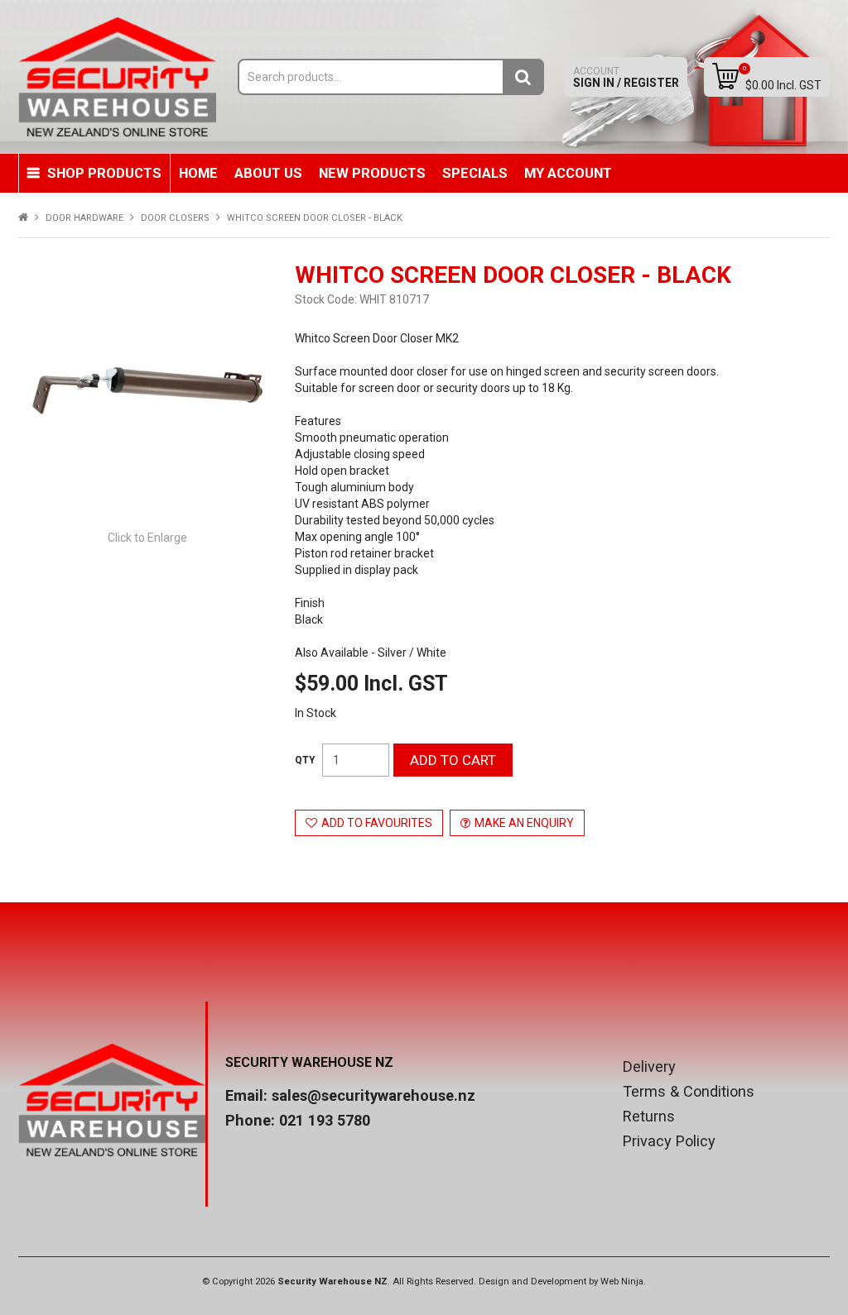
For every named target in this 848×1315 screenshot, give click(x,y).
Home (198, 173)
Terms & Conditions (688, 1091)
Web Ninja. (623, 1281)
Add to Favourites (376, 823)
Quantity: (305, 760)
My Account (568, 173)
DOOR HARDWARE (84, 218)
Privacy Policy (669, 1141)
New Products (372, 173)
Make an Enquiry (524, 823)
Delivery (649, 1067)
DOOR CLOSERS (175, 218)
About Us (268, 173)
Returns (649, 1116)
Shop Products (104, 173)
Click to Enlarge (147, 537)
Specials (475, 173)
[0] (725, 76)
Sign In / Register (626, 77)
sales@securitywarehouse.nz (373, 1095)
